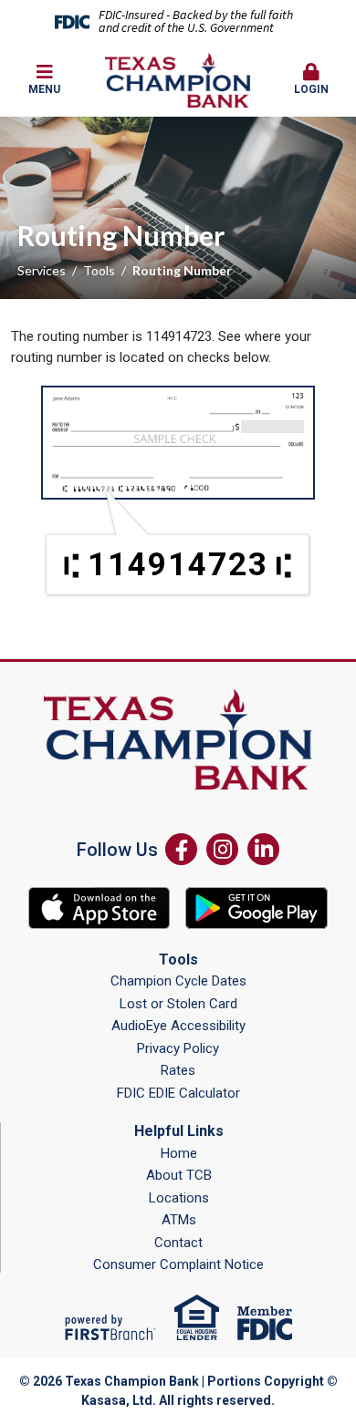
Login (311, 89)
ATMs (179, 1220)
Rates (178, 1070)
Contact (178, 1242)
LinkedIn (263, 849)
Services (41, 270)
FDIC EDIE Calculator (178, 1093)
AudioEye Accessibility (178, 1025)
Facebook (181, 849)
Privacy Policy (178, 1048)
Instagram (222, 849)
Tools (99, 270)
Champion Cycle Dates (178, 981)
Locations (179, 1198)
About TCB (179, 1175)
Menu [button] (44, 89)
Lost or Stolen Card (178, 1004)
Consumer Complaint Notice (178, 1264)
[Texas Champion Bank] (178, 79)
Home (179, 1153)
